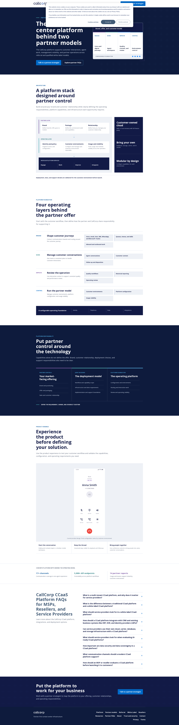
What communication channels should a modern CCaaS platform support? (107, 655)
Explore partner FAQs (73, 63)
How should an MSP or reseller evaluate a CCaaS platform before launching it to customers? (108, 663)
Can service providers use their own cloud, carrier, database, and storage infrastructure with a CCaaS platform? (109, 630)
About (119, 716)
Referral (122, 712)
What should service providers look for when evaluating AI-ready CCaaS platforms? (109, 638)
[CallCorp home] (40, 4)
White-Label (132, 712)
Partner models (111, 712)
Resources (99, 716)
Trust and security (130, 716)
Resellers (142, 712)
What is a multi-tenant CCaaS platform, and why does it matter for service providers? (110, 596)
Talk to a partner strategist (48, 63)
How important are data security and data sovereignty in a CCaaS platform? (109, 647)
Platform (99, 712)
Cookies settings (93, 22)
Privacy (136, 720)
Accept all (108, 22)
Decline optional (123, 22)
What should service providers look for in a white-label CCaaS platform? (110, 613)
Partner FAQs (110, 716)
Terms (143, 720)
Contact (142, 716)
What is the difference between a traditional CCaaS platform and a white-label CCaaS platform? (109, 604)
